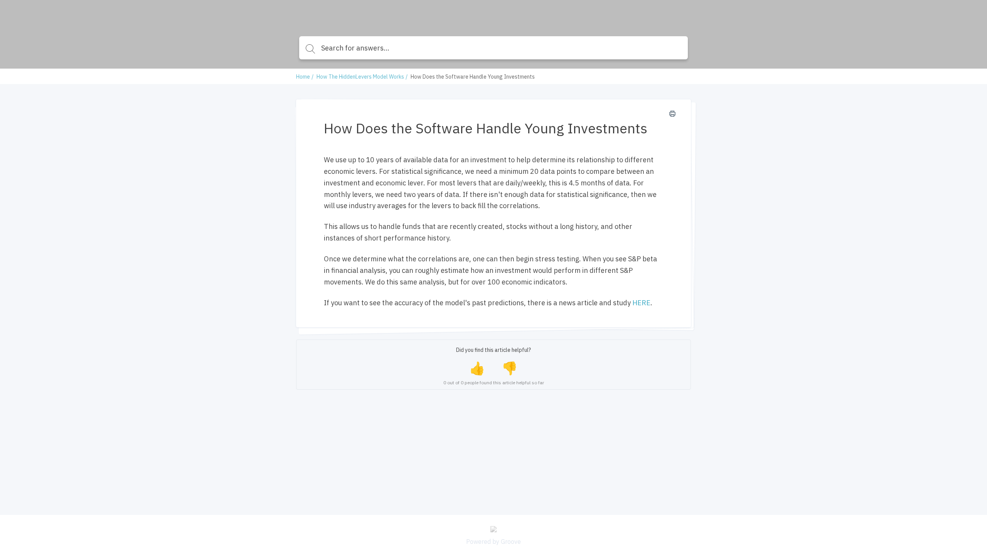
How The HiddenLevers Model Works (360, 76)
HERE (641, 302)
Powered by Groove (493, 541)
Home (303, 76)
